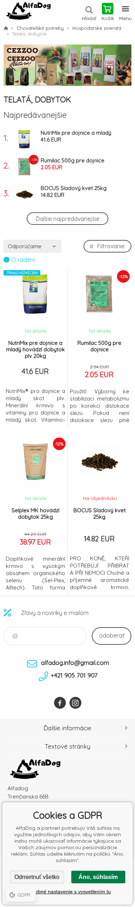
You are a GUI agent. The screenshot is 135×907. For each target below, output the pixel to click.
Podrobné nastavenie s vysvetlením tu (67, 891)
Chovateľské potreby (40, 28)
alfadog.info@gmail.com (75, 662)
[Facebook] (60, 703)
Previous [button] (13, 65)
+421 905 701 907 (74, 675)
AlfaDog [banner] (28, 12)
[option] (67, 65)
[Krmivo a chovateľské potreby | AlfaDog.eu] (6, 28)
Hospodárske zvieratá (96, 28)
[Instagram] (75, 703)
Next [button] (122, 65)
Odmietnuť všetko (36, 877)
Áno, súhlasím (98, 877)
